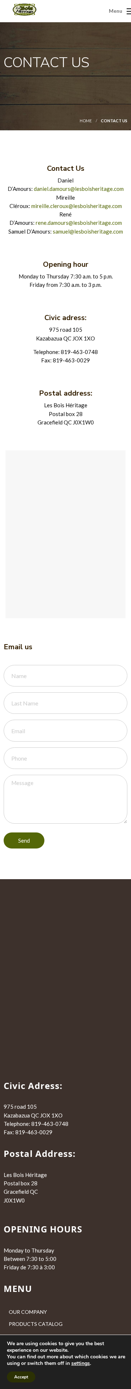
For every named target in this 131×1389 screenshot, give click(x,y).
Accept (21, 1377)
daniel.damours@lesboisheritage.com (79, 188)
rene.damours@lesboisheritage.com (79, 222)
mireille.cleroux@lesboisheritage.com (76, 206)
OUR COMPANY (28, 1312)
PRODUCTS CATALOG (36, 1324)
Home (86, 120)
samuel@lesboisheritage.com (88, 231)
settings (80, 1363)
